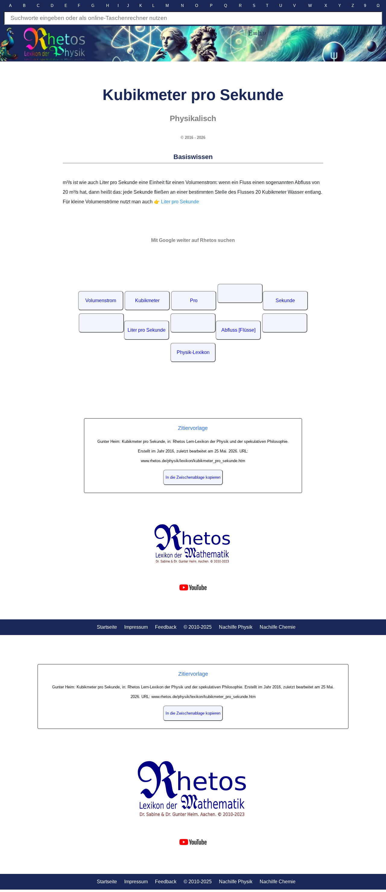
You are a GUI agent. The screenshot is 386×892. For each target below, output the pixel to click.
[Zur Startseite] (193, 543)
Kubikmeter (147, 300)
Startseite (107, 627)
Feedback (165, 627)
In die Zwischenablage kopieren (193, 477)
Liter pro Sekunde (147, 330)
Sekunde (285, 300)
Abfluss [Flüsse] (238, 330)
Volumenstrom (100, 300)
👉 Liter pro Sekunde (176, 201)
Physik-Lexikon (193, 352)
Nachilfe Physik (235, 627)
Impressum (136, 627)
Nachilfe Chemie (278, 627)
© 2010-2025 (198, 627)
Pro (194, 300)
